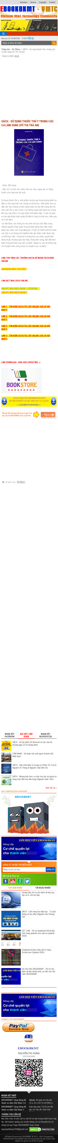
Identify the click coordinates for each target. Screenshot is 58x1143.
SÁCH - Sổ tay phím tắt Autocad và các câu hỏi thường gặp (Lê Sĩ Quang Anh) (32, 743)
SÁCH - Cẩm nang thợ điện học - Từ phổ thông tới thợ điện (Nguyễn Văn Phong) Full (39, 914)
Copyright (42, 2)
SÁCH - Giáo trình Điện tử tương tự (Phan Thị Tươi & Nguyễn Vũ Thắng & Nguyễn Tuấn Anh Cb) (34, 766)
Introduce (23, 2)
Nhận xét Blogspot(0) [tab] (45, 735)
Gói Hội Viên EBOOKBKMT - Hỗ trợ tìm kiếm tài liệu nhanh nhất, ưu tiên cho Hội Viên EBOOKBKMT (38, 971)
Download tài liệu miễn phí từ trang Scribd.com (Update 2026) (36, 951)
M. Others (16, 49)
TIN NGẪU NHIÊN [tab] (42, 888)
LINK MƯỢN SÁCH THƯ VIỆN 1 (14, 269)
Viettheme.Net (8, 1139)
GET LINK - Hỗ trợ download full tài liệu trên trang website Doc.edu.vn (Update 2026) (38, 933)
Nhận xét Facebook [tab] (10, 735)
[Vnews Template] (29, 12)
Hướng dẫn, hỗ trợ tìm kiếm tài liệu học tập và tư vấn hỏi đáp (38, 893)
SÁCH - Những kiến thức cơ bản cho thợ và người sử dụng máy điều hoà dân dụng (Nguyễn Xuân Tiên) (34, 777)
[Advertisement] (29, 87)
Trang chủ (5, 49)
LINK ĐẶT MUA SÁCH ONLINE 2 (14, 292)
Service (33, 2)
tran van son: (35, 1106)
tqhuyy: (32, 1100)
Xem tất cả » (51, 788)
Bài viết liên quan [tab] (26, 735)
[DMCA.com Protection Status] (42, 1129)
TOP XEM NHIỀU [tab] (15, 888)
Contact (52, 2)
